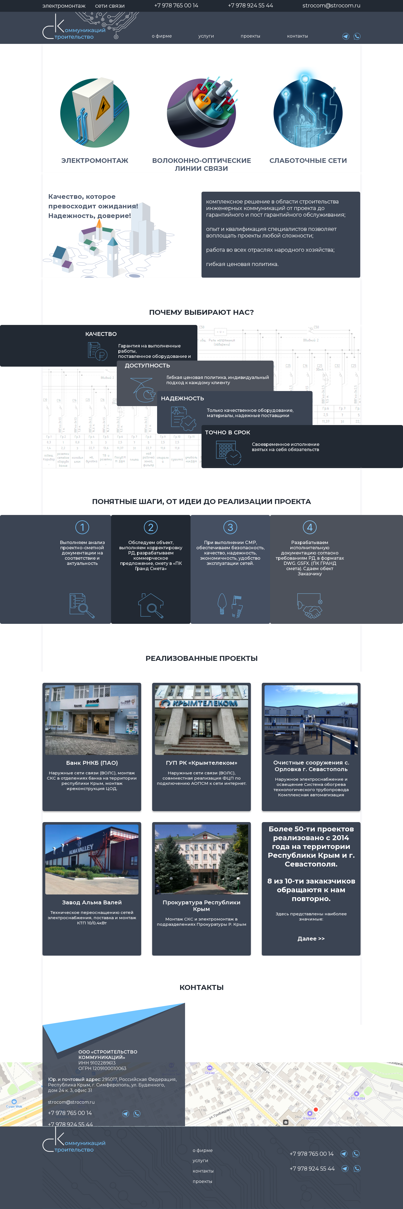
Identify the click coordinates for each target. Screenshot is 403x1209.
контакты (297, 36)
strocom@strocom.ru (332, 5)
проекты (250, 36)
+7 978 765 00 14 (176, 5)
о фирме (162, 36)
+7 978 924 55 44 (250, 5)
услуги (206, 36)
